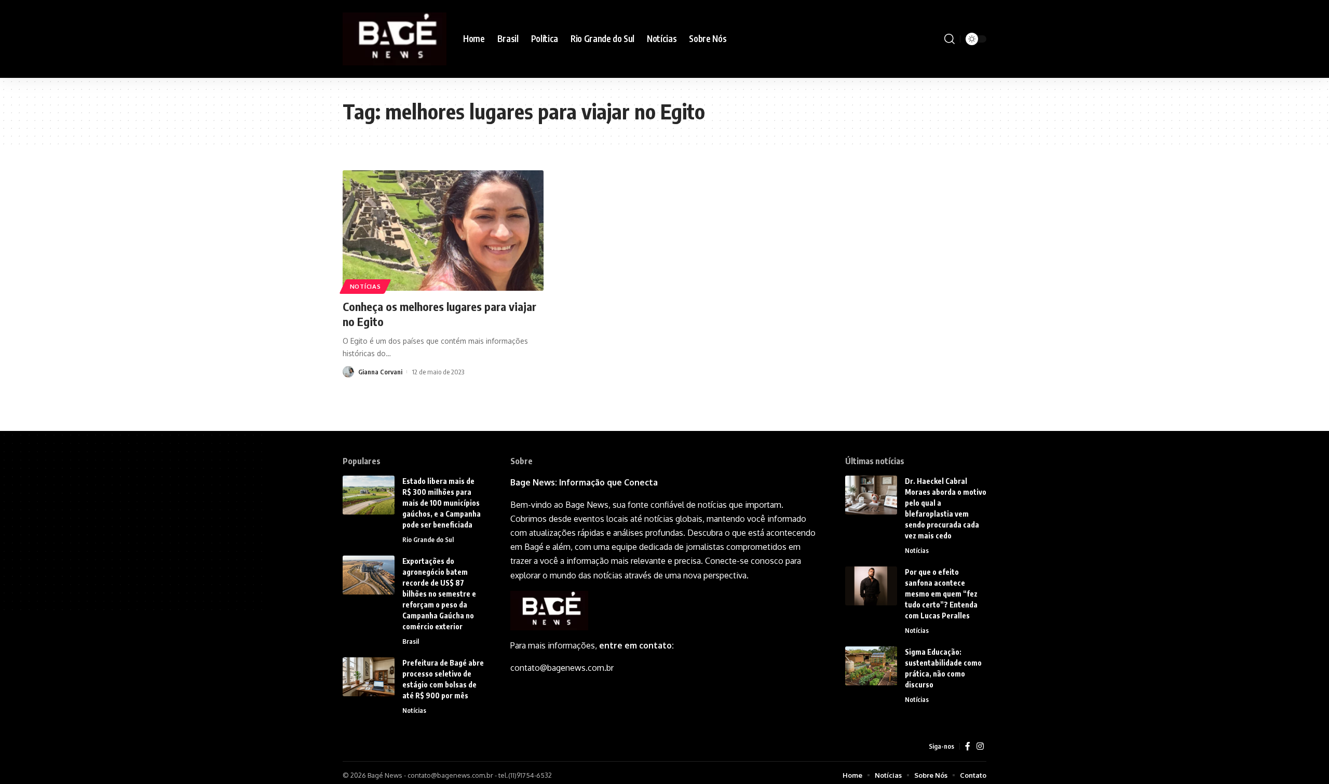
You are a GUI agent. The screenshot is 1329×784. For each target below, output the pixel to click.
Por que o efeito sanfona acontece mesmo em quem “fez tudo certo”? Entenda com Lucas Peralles (941, 593)
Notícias (365, 286)
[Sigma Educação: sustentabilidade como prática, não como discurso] (871, 665)
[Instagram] (980, 746)
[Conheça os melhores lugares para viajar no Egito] (443, 230)
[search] (949, 39)
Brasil (410, 641)
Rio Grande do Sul (428, 539)
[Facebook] (967, 746)
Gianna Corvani (380, 372)
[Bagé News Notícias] (394, 38)
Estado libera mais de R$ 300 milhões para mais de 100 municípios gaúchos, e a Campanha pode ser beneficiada (441, 503)
